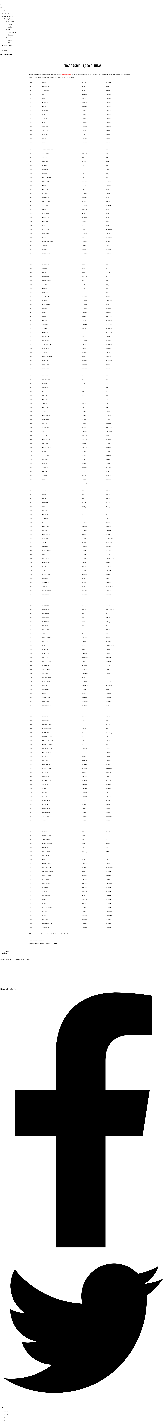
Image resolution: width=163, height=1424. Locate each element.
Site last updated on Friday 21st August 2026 (15, 959)
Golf (9, 29)
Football (10, 27)
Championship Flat (39, 943)
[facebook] (83, 1247)
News (5, 11)
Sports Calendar (8, 16)
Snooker (10, 40)
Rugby (9, 37)
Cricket (10, 24)
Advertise (6, 48)
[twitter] (83, 1407)
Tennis (9, 42)
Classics (32, 943)
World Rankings (8, 45)
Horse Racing (12, 32)
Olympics (10, 34)
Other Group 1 (48, 943)
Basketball (11, 21)
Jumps (55, 943)
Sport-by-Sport (8, 19)
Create (13, 989)
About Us (6, 13)
